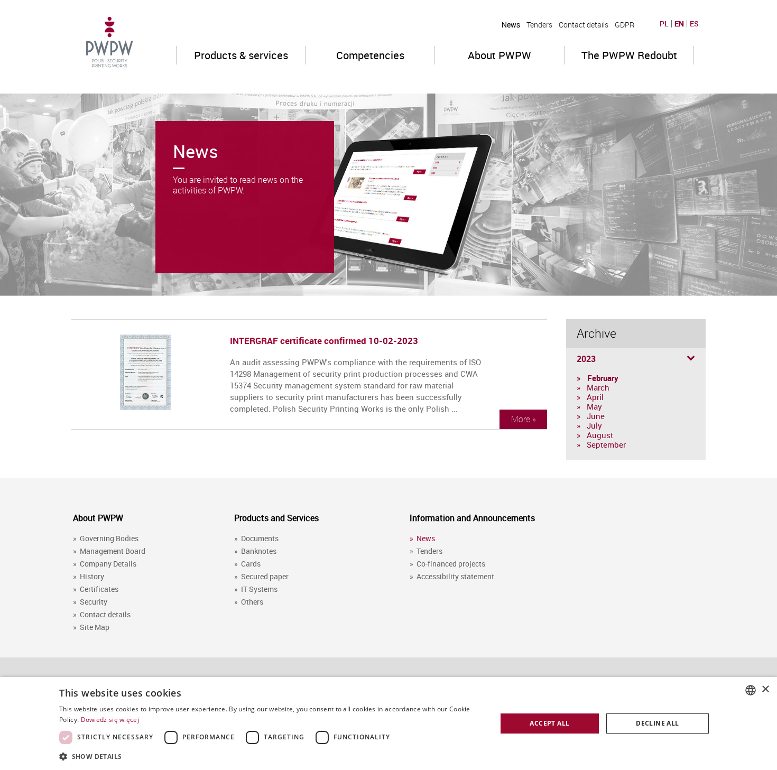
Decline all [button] (657, 723)
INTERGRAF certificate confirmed (298, 341)
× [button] (765, 689)
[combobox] (750, 690)
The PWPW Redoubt (629, 55)
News (511, 25)
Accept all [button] (549, 723)
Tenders (539, 25)
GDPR (624, 25)
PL (664, 23)
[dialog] (388, 723)
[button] (271, 756)
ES (694, 23)
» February (597, 378)
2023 (586, 359)
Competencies (370, 55)
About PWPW (499, 55)
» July (589, 425)
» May (589, 406)
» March (593, 387)
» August (595, 435)
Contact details (583, 25)
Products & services (241, 55)
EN (679, 23)
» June (591, 416)
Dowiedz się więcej (110, 719)
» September (601, 444)
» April (590, 397)
